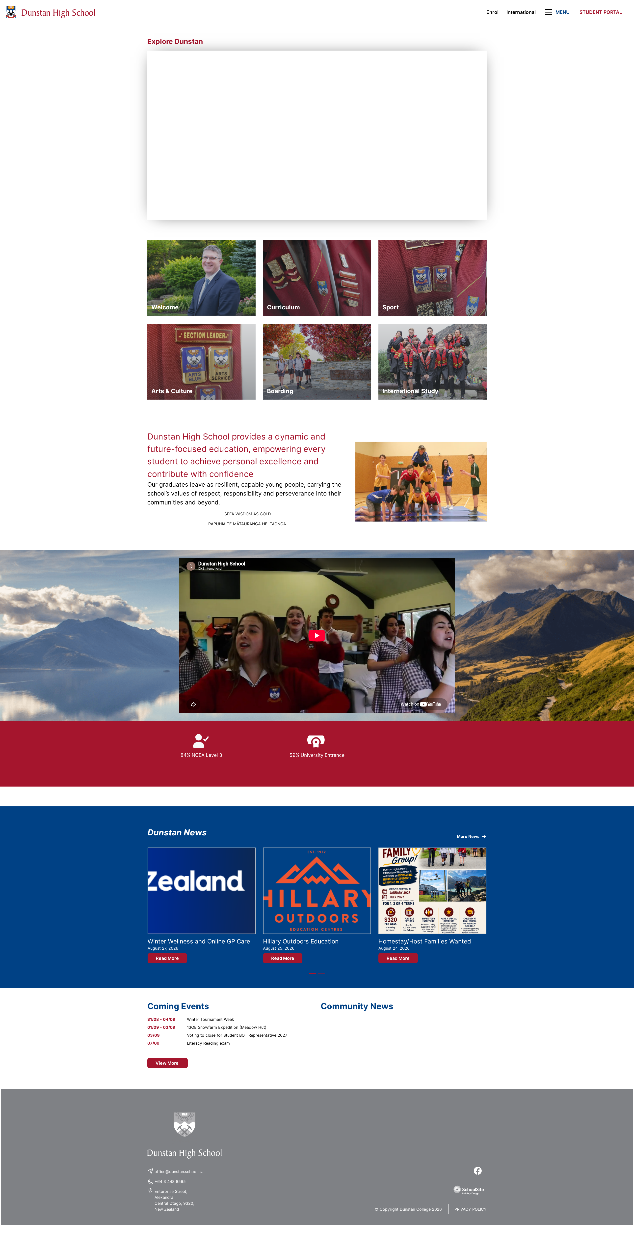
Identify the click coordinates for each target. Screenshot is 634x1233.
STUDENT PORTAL (601, 12)
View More (168, 1070)
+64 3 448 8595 (170, 1188)
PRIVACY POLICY (470, 1216)
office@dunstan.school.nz (179, 1178)
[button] (557, 12)
